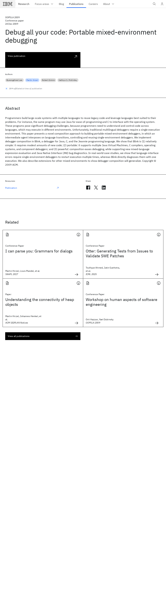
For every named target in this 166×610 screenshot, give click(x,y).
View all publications (19, 336)
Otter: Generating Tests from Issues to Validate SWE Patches (119, 253)
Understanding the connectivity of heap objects (39, 302)
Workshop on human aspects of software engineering (121, 302)
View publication (16, 56)
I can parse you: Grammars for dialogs (39, 251)
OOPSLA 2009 (12, 17)
